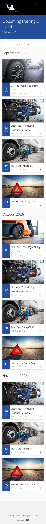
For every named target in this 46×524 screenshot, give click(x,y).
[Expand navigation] (42, 5)
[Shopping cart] (37, 5)
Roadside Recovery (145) (23, 201)
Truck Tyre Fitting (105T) (22, 165)
